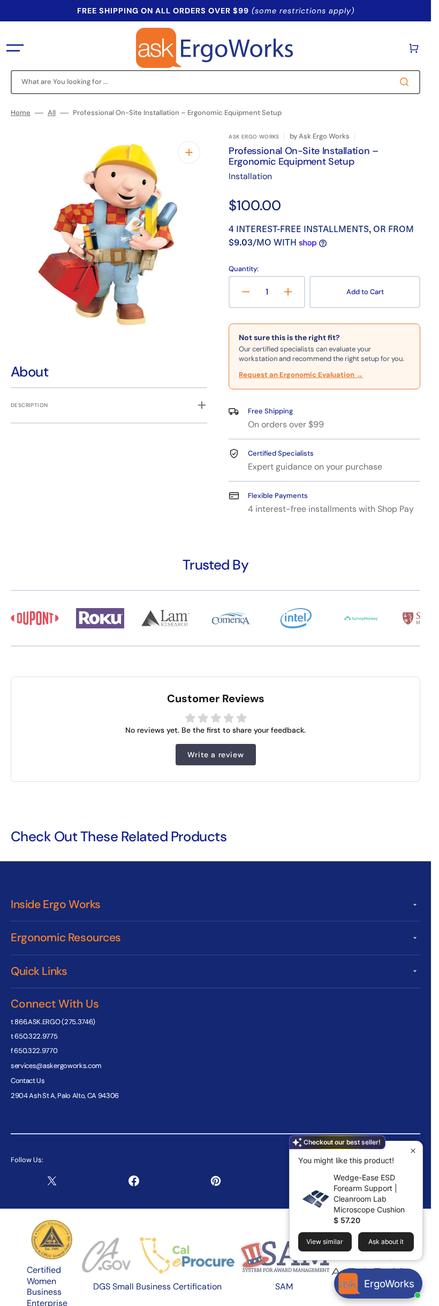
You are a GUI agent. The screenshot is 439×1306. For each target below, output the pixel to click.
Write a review (215, 754)
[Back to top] (417, 1292)
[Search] (406, 82)
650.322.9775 (35, 1036)
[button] (15, 48)
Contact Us (28, 1080)
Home (21, 113)
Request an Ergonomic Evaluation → (301, 374)
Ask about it (386, 1242)
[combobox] (215, 82)
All (52, 113)
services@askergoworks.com (56, 1065)
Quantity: (244, 269)
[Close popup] (413, 1150)
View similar (324, 1242)
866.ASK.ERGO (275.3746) (54, 1021)
